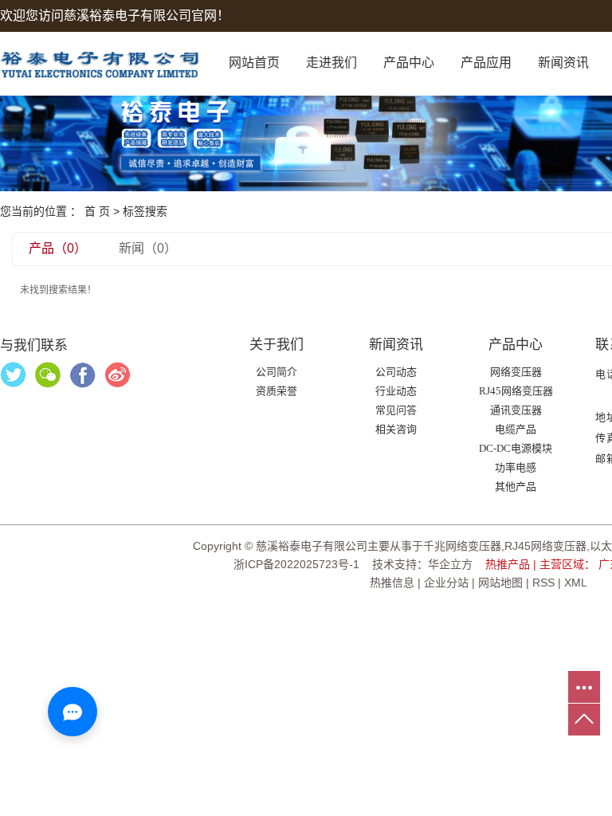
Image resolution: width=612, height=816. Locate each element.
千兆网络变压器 (462, 545)
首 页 (97, 211)
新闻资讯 (563, 62)
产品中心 (408, 62)
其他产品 (515, 486)
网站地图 (500, 582)
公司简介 (276, 372)
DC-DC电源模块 (515, 448)
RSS (543, 582)
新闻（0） (148, 248)
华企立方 (450, 564)
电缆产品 (515, 429)
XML (575, 582)
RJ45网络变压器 (516, 391)
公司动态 (396, 372)
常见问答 (396, 410)
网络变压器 (516, 372)
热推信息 (392, 582)
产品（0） (58, 248)
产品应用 (486, 62)
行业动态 (396, 391)
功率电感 (515, 467)
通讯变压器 (516, 410)
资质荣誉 (276, 391)
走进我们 (331, 62)
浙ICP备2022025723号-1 (296, 564)
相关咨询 (396, 429)
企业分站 (446, 582)
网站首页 (254, 62)
